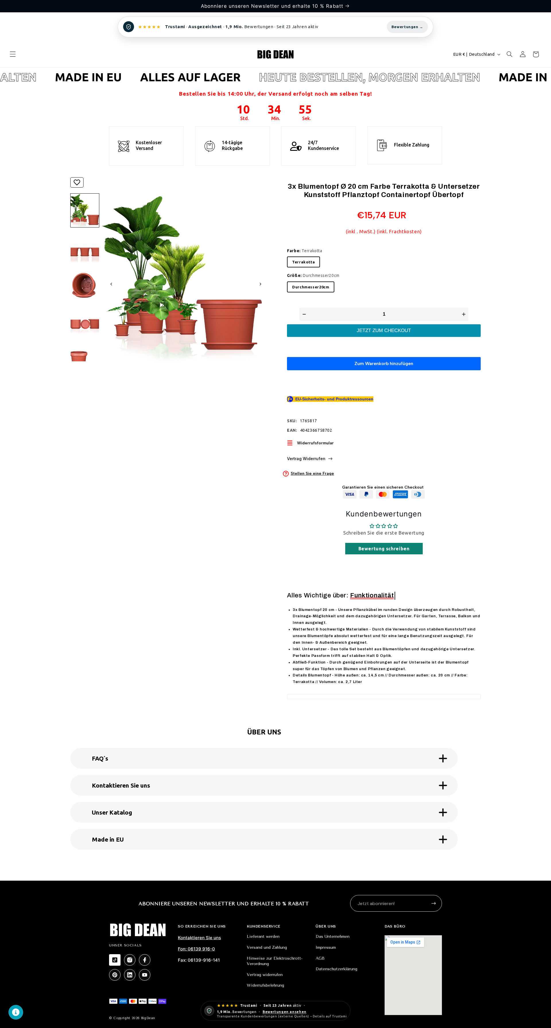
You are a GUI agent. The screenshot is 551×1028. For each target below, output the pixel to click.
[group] (84, 210)
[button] (12, 54)
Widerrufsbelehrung (265, 985)
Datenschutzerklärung (336, 969)
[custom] (115, 960)
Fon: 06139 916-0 (196, 949)
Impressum (326, 947)
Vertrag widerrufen (265, 974)
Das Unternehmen (333, 936)
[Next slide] (260, 284)
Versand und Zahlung (267, 947)
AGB (320, 958)
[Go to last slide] (111, 284)
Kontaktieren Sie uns (199, 937)
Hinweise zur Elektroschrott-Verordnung (274, 961)
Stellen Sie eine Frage (312, 473)
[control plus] (464, 314)
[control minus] (303, 314)
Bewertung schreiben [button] (384, 548)
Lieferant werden (263, 936)
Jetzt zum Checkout (384, 330)
